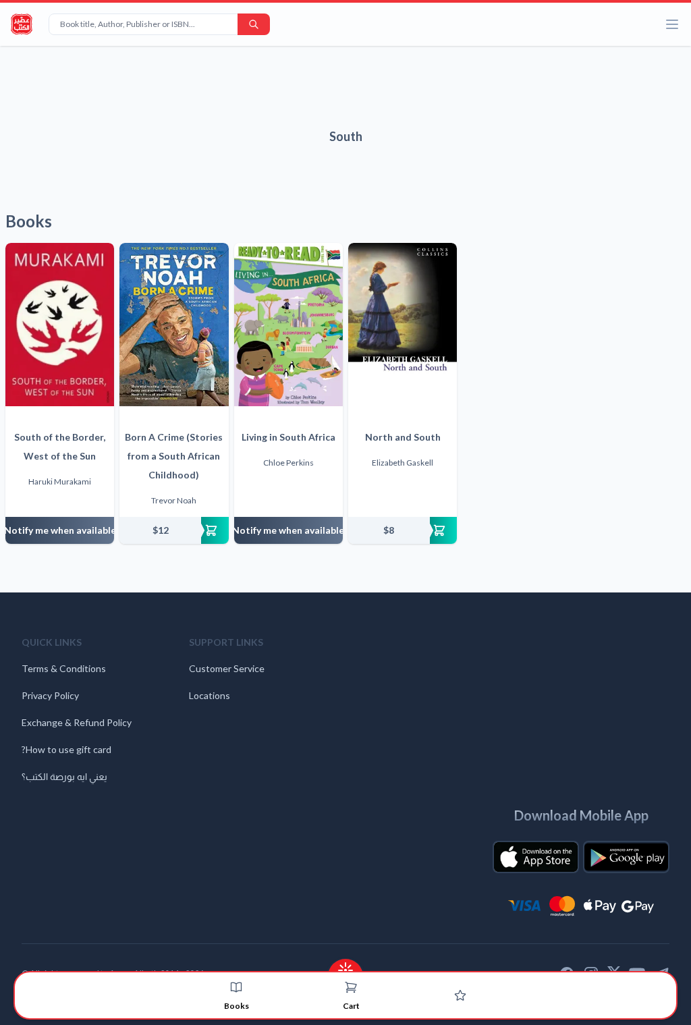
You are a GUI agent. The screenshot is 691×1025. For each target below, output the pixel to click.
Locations (209, 695)
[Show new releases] (345, 965)
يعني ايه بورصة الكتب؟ (64, 776)
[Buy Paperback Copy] (173, 530)
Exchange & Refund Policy (77, 722)
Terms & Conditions (64, 668)
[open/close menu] (672, 24)
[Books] (236, 987)
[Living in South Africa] (288, 324)
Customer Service (227, 668)
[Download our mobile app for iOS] (536, 857)
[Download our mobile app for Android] (626, 857)
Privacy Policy (50, 695)
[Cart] (351, 987)
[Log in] (460, 995)
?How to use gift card (66, 749)
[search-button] (254, 24)
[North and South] (402, 324)
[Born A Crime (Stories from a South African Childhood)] (173, 324)
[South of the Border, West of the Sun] (59, 324)
